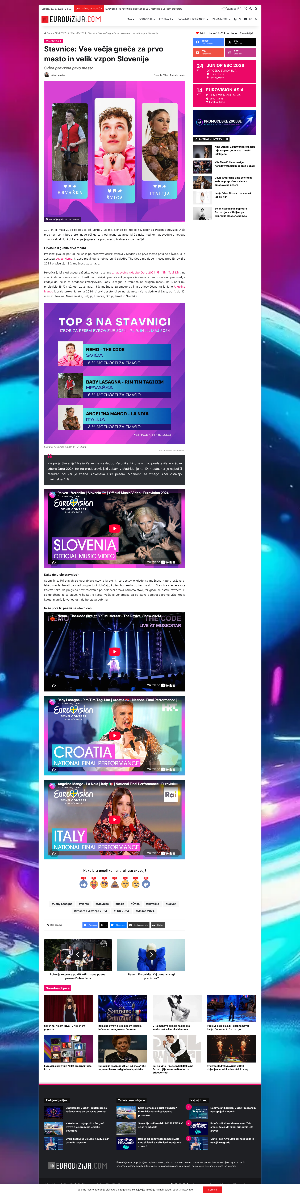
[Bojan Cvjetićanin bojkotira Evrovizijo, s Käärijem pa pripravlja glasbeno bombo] (202, 213)
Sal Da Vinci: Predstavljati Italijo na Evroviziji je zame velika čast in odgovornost (173, 1069)
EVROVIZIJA (145, 19)
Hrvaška (153, 904)
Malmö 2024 (146, 911)
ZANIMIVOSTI (220, 19)
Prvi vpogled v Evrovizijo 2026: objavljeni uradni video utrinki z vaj (227, 1067)
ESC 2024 (122, 911)
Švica (136, 904)
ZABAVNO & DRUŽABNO (192, 19)
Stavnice (103, 904)
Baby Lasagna (63, 904)
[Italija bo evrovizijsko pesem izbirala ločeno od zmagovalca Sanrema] (123, 1008)
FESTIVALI (165, 19)
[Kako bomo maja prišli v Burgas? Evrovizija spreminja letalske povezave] (53, 1128)
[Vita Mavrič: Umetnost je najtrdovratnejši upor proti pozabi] (202, 167)
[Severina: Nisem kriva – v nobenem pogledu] (68, 1008)
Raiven (172, 904)
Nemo (85, 904)
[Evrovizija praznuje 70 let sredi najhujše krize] (68, 1049)
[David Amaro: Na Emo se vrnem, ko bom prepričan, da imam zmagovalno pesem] (202, 182)
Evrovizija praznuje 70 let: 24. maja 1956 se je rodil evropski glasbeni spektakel (122, 1067)
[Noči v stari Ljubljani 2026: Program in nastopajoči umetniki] (198, 1112)
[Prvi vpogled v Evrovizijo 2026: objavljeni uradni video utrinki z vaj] (231, 1049)
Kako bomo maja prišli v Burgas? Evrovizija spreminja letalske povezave (143, 8)
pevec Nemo (64, 258)
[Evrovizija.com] (71, 19)
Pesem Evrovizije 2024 (91, 911)
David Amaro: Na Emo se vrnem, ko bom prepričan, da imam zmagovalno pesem (233, 181)
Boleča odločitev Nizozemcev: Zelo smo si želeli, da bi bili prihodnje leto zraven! (159, 1142)
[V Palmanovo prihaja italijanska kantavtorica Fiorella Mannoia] (177, 1008)
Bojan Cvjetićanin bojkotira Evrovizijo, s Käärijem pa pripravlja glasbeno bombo (231, 212)
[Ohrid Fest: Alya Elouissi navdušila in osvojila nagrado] (53, 1143)
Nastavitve (186, 1189)
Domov (50, 33)
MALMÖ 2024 (78, 33)
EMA (129, 19)
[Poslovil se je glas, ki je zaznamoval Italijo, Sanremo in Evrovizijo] (231, 1008)
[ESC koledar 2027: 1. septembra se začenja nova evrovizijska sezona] (53, 1112)
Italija (120, 904)
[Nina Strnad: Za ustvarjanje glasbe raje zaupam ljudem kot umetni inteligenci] (202, 151)
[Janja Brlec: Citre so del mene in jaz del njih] (202, 197)
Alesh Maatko (58, 75)
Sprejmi (212, 1189)
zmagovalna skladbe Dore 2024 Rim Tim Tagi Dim (146, 272)
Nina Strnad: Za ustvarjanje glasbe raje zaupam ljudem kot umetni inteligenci (235, 150)
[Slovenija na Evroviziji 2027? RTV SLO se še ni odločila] (126, 1128)
